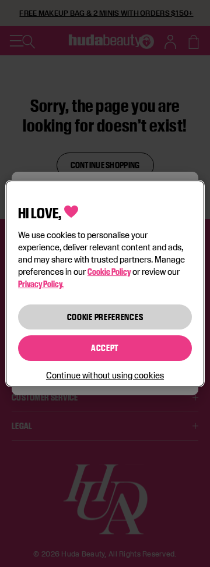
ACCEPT (105, 348)
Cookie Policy (109, 272)
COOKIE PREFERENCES (105, 317)
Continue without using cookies (105, 375)
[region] (105, 283)
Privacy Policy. (41, 284)
